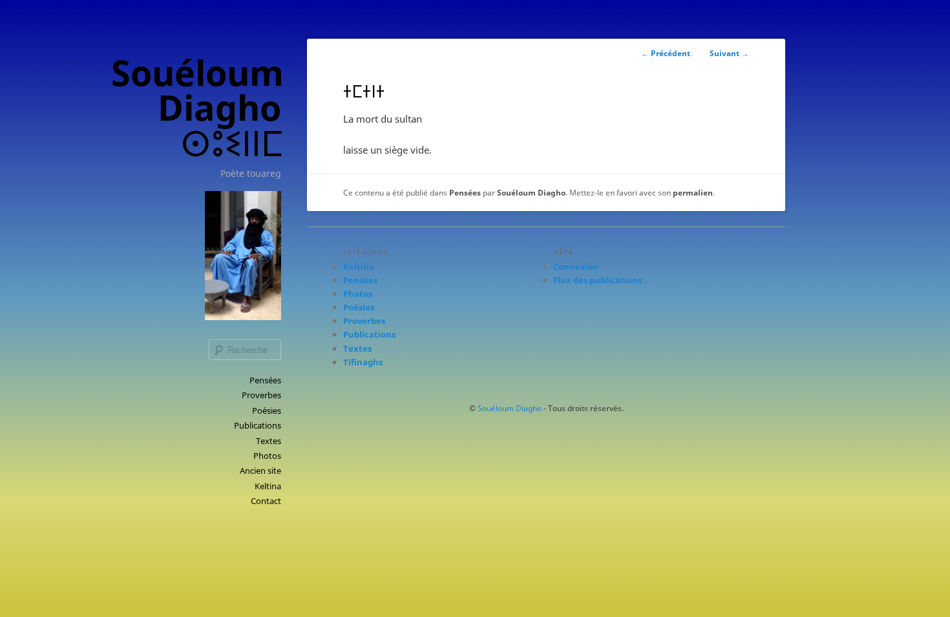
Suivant (729, 53)
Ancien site (260, 470)
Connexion (576, 266)
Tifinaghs (363, 362)
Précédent (665, 53)
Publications (257, 425)
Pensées (265, 380)
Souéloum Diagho (531, 192)
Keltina (268, 486)
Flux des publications (597, 280)
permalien (693, 192)
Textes (268, 441)
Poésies (266, 410)
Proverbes (261, 395)
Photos (267, 455)
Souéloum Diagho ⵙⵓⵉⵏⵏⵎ (197, 107)
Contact (266, 501)
